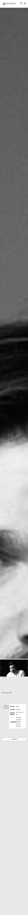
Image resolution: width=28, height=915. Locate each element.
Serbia (18, 709)
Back (5, 677)
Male (17, 706)
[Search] (21, 3)
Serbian (18, 726)
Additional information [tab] (6, 707)
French (18, 724)
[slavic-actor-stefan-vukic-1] (14, 668)
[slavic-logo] (9, 2)
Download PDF (7, 693)
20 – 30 (18, 712)
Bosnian (18, 717)
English (18, 721)
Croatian (18, 719)
